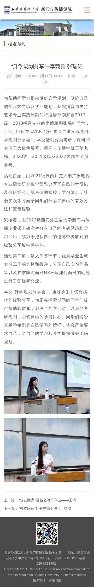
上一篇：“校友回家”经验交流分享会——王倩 (40, 499)
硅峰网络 (55, 580)
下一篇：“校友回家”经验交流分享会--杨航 (37, 508)
